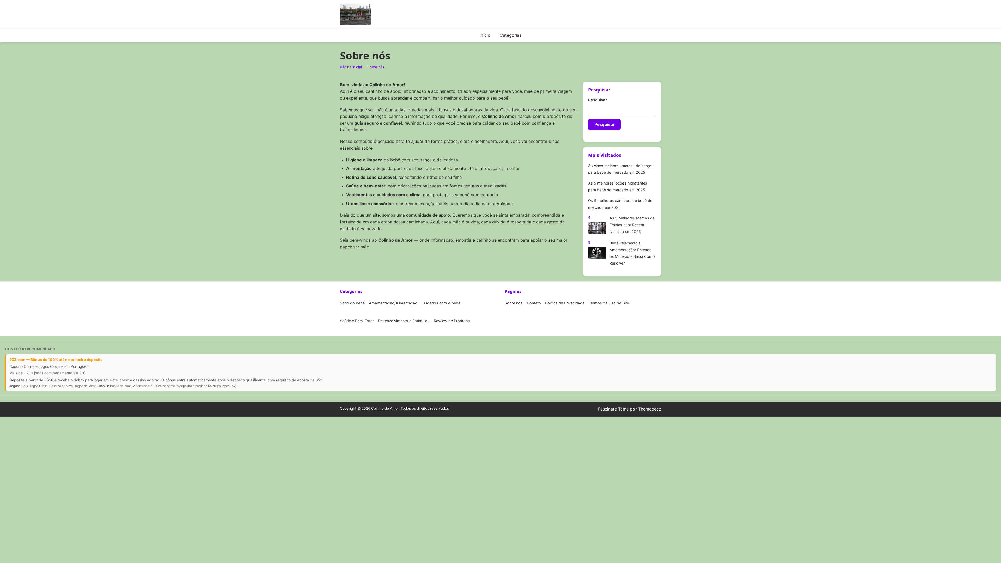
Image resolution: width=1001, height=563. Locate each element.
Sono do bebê (352, 303)
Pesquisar (597, 99)
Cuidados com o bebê (441, 303)
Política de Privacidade (564, 303)
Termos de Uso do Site (609, 303)
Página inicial (351, 67)
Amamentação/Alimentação (393, 303)
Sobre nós (375, 67)
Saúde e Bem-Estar (357, 321)
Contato (534, 303)
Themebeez (649, 409)
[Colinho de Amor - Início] (355, 14)
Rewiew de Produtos (452, 321)
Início (485, 35)
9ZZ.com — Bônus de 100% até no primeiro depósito (56, 359)
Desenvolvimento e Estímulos (404, 321)
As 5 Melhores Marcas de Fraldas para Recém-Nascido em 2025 (632, 225)
